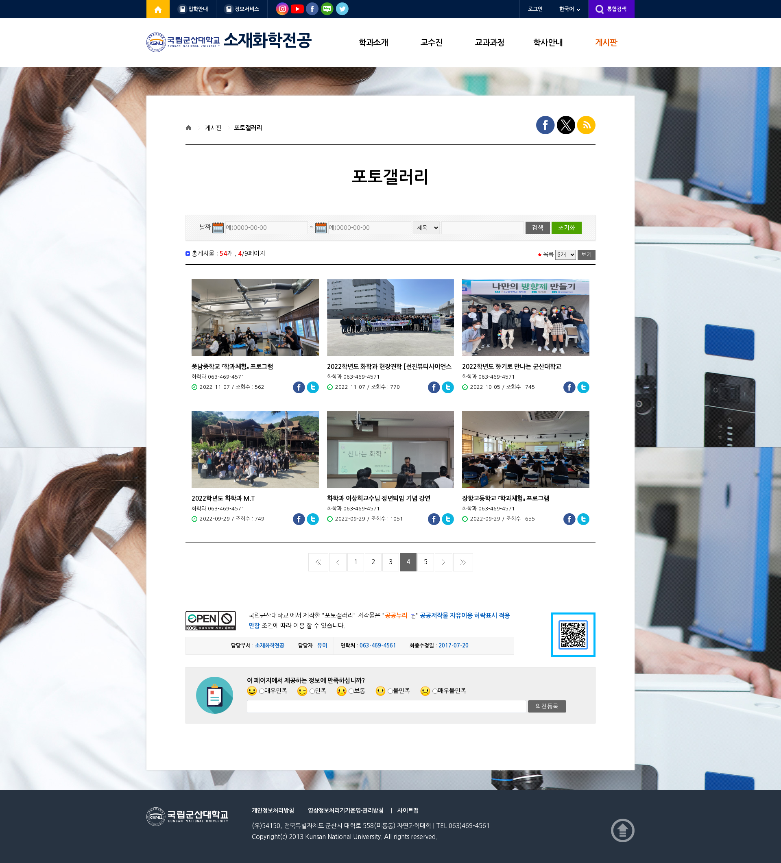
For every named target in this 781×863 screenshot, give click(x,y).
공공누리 (396, 615)
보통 (359, 691)
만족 (320, 691)
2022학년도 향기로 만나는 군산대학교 (511, 367)
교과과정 (489, 43)
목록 (548, 254)
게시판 (606, 43)
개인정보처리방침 (273, 810)
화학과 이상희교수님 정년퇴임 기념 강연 (378, 498)
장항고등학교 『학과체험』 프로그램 (505, 498)
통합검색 (616, 9)
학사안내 (548, 43)
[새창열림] (158, 9)
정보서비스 (247, 9)
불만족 (401, 691)
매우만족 (275, 691)
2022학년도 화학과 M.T (223, 498)
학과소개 (373, 43)
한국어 (566, 9)
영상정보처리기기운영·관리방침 (346, 810)
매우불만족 (452, 691)
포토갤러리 (248, 128)
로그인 (535, 9)
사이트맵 (408, 810)
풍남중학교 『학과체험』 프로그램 (232, 367)
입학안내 (198, 9)
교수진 (432, 43)
